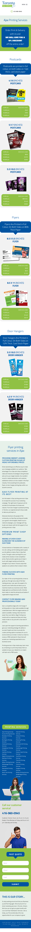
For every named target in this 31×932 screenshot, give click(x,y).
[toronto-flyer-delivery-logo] (8, 2)
